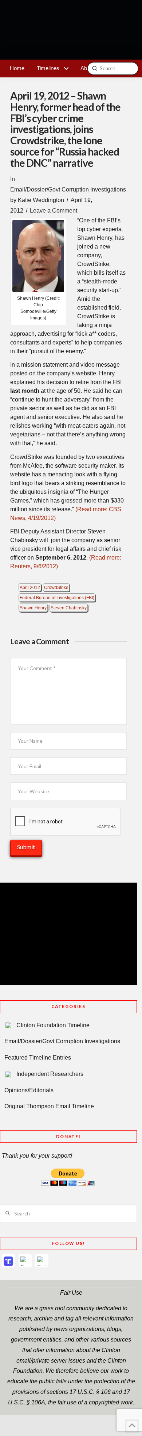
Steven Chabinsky (69, 607)
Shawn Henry (33, 607)
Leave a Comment (53, 210)
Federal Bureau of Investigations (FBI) (57, 597)
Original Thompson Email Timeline (49, 1106)
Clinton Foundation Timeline (53, 1025)
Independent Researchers (49, 1074)
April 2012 (30, 587)
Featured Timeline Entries (37, 1057)
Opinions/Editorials (29, 1090)
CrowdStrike (56, 587)
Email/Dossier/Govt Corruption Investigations (68, 189)
